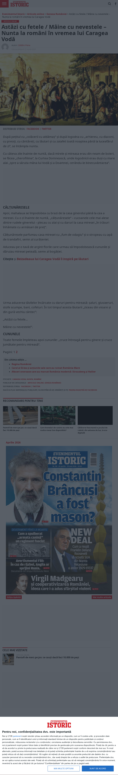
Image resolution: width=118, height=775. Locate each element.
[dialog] (59, 746)
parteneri (17, 736)
